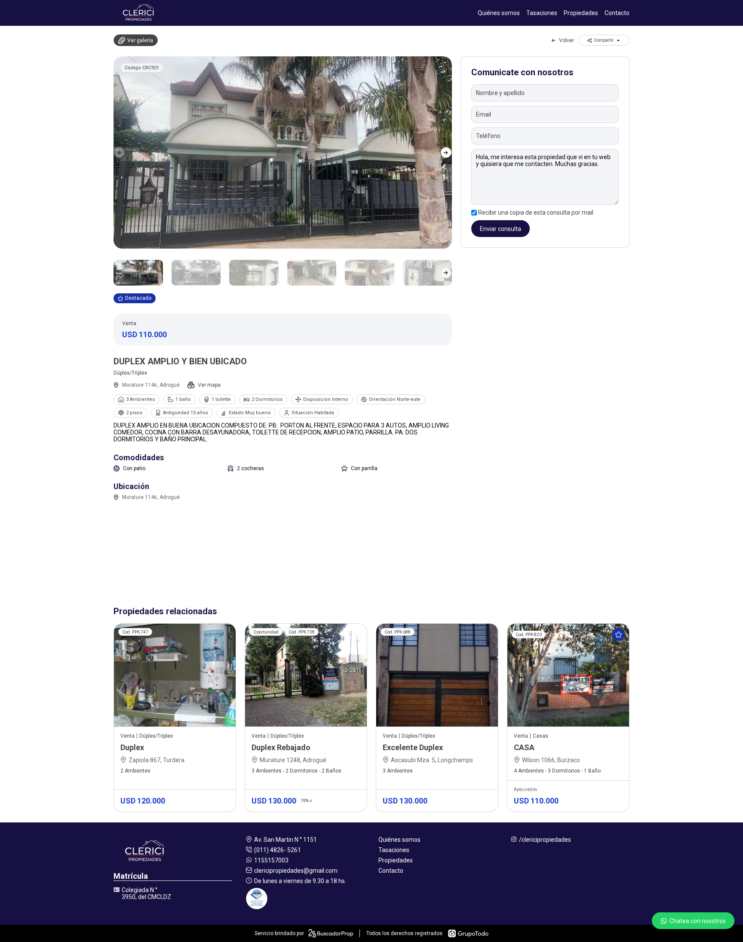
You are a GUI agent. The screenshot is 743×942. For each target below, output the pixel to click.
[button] (446, 152)
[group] (283, 152)
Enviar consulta (500, 228)
